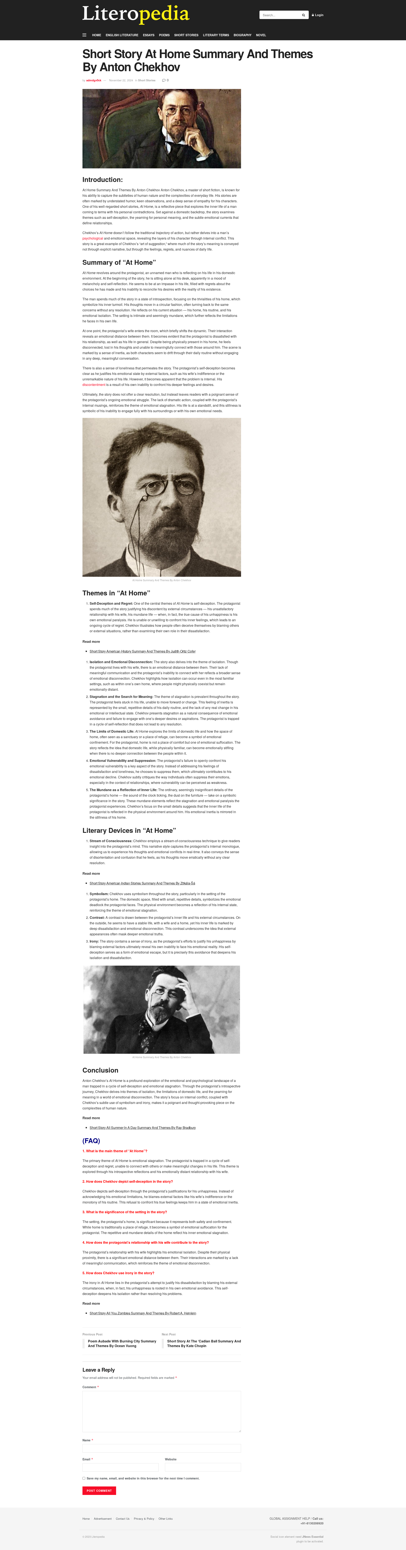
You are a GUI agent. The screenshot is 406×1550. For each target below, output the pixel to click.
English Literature (122, 35)
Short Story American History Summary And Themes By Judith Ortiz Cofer (142, 651)
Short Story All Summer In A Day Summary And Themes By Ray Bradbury (143, 1127)
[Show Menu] (84, 34)
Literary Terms (216, 35)
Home (96, 35)
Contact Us (123, 1519)
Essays (148, 35)
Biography (242, 35)
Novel (261, 35)
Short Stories (186, 35)
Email (87, 1459)
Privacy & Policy (144, 1519)
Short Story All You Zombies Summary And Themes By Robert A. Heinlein (143, 1313)
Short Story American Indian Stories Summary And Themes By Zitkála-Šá (142, 883)
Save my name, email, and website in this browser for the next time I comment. (143, 1478)
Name (87, 1440)
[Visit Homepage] (136, 15)
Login (319, 15)
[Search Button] (304, 15)
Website (171, 1459)
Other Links (166, 1519)
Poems (164, 35)
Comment (90, 1387)
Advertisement (103, 1519)
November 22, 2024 (121, 80)
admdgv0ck (93, 80)
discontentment (93, 384)
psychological (92, 238)
